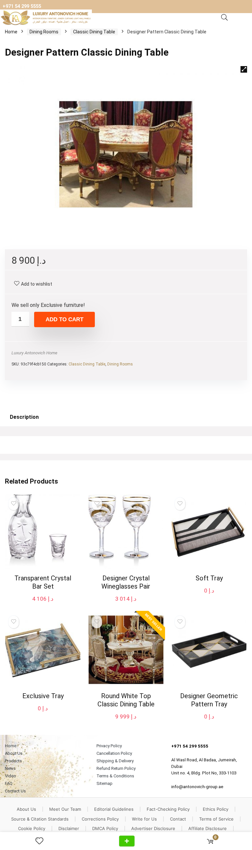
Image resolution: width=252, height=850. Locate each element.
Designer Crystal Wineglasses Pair (125, 582)
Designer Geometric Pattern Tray (209, 700)
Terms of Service (216, 819)
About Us (14, 753)
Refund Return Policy (116, 768)
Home (11, 31)
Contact (178, 819)
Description (24, 417)
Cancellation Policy (114, 753)
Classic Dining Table (94, 31)
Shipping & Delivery (115, 760)
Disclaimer (68, 828)
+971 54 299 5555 (22, 6)
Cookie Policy (31, 828)
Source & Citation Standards (40, 819)
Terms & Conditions (115, 775)
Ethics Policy (215, 809)
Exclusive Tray (43, 696)
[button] (244, 69)
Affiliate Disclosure (207, 828)
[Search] (224, 18)
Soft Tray (209, 578)
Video (10, 775)
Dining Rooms (44, 31)
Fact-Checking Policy (168, 809)
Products (13, 760)
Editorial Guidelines (114, 809)
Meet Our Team (65, 809)
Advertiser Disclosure (153, 828)
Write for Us (144, 819)
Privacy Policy (109, 745)
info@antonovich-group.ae (197, 786)
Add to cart (64, 319)
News (10, 768)
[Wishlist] (42, 841)
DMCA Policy (105, 828)
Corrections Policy (100, 819)
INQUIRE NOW (127, 841)
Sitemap (104, 783)
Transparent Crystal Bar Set (42, 582)
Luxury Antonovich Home (34, 352)
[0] (210, 841)
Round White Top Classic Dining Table (126, 700)
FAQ (8, 783)
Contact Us (15, 790)
